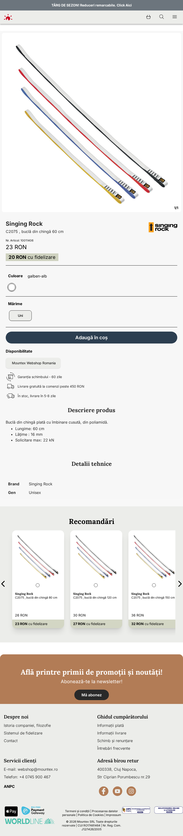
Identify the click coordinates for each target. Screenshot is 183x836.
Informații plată (110, 725)
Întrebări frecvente (113, 748)
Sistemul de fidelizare (23, 733)
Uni (20, 315)
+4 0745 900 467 (35, 776)
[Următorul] (180, 583)
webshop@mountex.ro (38, 769)
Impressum (113, 815)
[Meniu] (175, 17)
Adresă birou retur (118, 761)
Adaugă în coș (91, 337)
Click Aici (124, 5)
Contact (11, 740)
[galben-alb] (11, 287)
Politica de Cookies (91, 815)
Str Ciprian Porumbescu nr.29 (123, 776)
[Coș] (148, 17)
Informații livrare (111, 733)
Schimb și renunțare (115, 740)
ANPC (9, 786)
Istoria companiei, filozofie (27, 725)
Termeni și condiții (77, 811)
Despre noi (16, 717)
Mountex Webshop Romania (34, 363)
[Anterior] (3, 583)
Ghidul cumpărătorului (122, 717)
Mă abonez (91, 694)
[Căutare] (161, 17)
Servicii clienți (20, 761)
